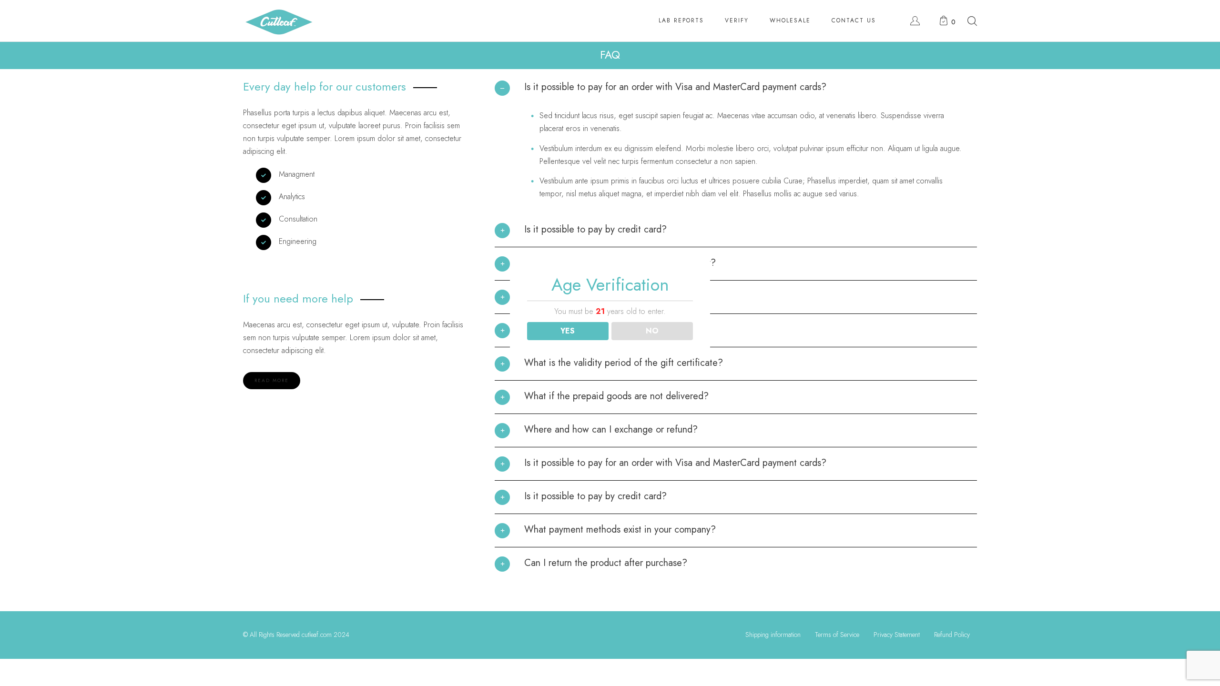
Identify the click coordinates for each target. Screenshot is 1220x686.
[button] (736, 91)
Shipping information (773, 634)
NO (652, 330)
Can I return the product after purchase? (605, 563)
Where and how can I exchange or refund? (611, 429)
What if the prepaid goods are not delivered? (616, 396)
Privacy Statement (897, 634)
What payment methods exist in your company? (620, 529)
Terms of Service (837, 634)
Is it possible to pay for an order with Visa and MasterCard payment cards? (675, 87)
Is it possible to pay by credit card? (595, 229)
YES (567, 330)
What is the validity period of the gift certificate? (623, 363)
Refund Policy (952, 634)
